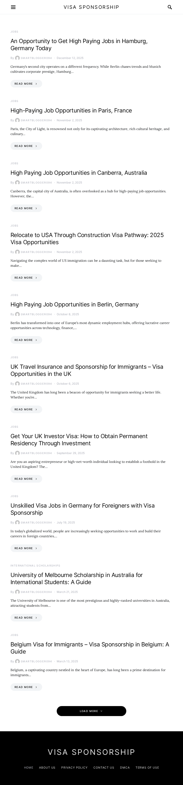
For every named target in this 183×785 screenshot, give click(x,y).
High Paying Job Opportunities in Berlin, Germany (74, 304)
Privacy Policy (74, 767)
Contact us (103, 767)
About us (47, 767)
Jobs (14, 31)
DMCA (125, 767)
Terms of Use (147, 767)
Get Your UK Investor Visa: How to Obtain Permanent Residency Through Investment (78, 440)
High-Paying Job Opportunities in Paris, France (71, 110)
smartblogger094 (36, 58)
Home (29, 767)
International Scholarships (35, 565)
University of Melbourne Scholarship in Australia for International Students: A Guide (76, 579)
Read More (24, 83)
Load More (89, 711)
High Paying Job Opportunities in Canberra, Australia (78, 172)
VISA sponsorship (92, 7)
